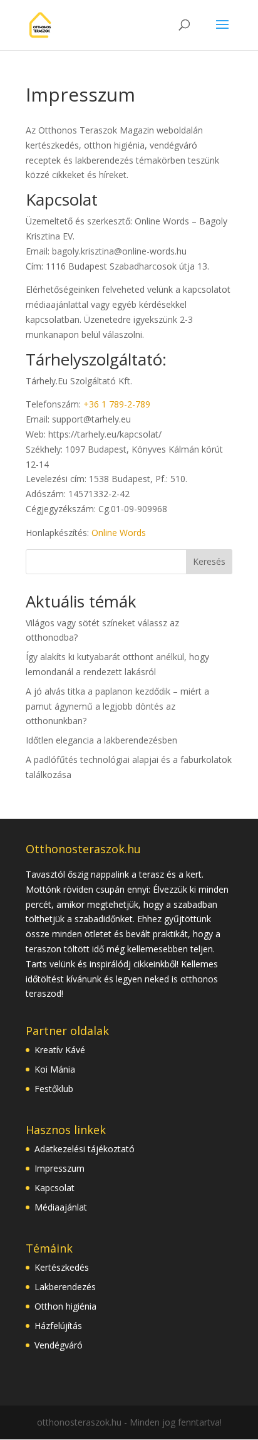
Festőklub (53, 1089)
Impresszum (59, 1168)
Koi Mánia (54, 1069)
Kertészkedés (61, 1267)
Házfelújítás (58, 1326)
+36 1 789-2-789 (116, 404)
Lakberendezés (65, 1287)
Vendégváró (58, 1345)
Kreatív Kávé (59, 1050)
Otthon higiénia (65, 1306)
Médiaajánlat (60, 1207)
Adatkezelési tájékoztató (84, 1149)
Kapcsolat (54, 1188)
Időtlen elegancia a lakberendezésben (101, 740)
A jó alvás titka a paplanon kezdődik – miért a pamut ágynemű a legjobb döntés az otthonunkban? (117, 706)
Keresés (209, 561)
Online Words (118, 533)
